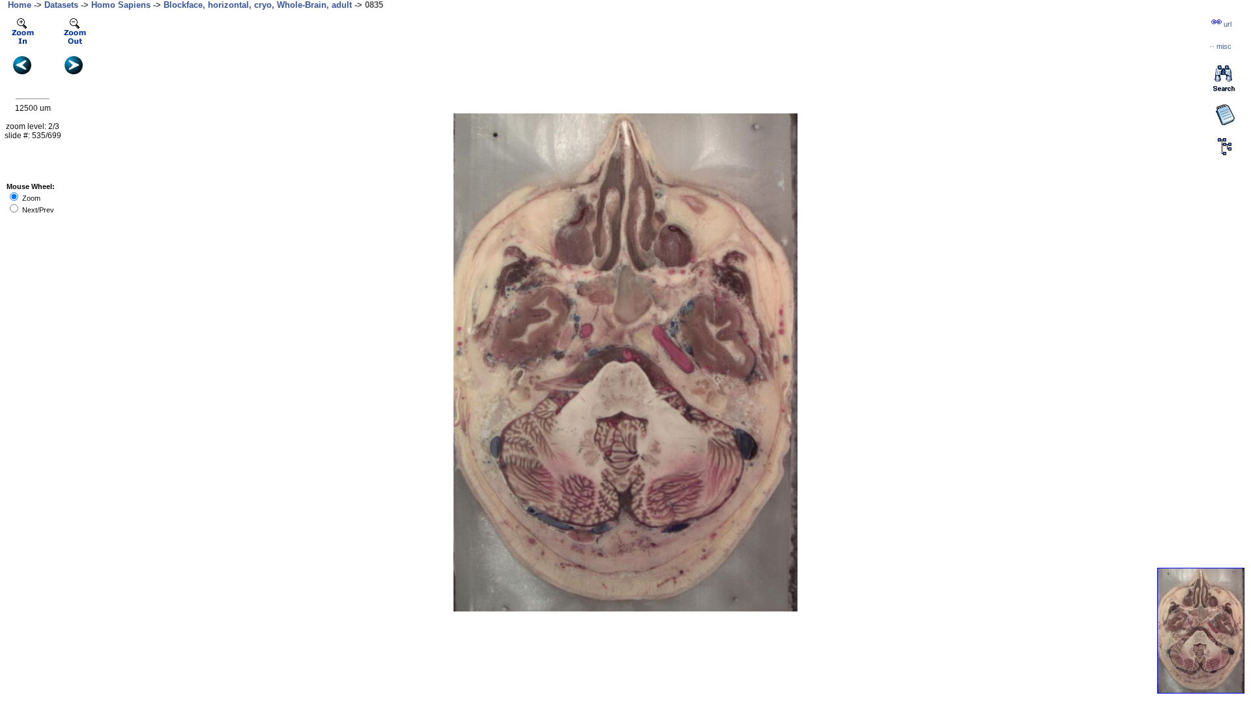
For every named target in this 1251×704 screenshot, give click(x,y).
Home (19, 5)
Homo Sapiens (121, 5)
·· (1220, 46)
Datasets (61, 5)
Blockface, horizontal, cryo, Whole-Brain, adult (258, 5)
